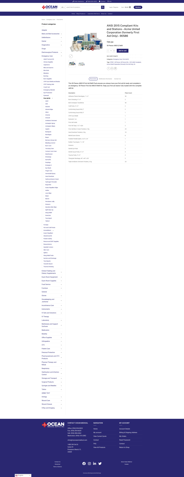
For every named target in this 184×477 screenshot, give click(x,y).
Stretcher (48, 215)
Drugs (44, 49)
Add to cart (123, 51)
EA (134, 64)
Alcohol (47, 106)
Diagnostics (46, 45)
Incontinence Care (48, 305)
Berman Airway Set (51, 140)
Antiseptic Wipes (50, 126)
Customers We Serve (94, 13)
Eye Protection (48, 93)
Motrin (47, 199)
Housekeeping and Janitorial (48, 300)
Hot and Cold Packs (49, 227)
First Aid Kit (60, 19)
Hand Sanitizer (49, 176)
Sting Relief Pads (48, 255)
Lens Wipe (48, 193)
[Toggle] (61, 34)
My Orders (122, 436)
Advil (46, 101)
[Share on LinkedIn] (115, 68)
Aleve (46, 112)
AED (46, 104)
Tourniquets (47, 261)
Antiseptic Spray (50, 123)
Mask (47, 196)
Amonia (47, 115)
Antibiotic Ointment (51, 120)
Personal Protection (48, 352)
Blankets (46, 73)
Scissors (47, 204)
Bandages (48, 134)
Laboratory (45, 320)
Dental (44, 41)
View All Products (99, 447)
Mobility (44, 334)
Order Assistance (79, 1)
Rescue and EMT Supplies (51, 241)
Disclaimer (57, 464)
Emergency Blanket (49, 90)
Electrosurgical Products (50, 52)
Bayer (47, 137)
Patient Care (46, 349)
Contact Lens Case (51, 151)
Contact (103, 1)
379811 (112, 62)
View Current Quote (99, 436)
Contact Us (57, 461)
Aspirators (47, 65)
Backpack (48, 132)
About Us (103, 13)
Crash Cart (47, 87)
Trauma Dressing (49, 266)
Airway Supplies (48, 62)
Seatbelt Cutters (48, 247)
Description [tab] (93, 79)
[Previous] (71, 40)
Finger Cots (48, 171)
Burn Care (48, 146)
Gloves (44, 295)
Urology (44, 397)
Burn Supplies (48, 79)
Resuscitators (48, 244)
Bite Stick (46, 70)
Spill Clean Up (49, 210)
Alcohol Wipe (49, 109)
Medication (45, 330)
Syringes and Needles (49, 386)
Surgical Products (48, 382)
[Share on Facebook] (108, 68)
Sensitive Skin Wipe (51, 207)
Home (73, 13)
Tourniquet (48, 218)
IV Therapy (45, 316)
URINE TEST (46, 393)
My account (97, 432)
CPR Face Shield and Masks (52, 81)
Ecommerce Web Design (88, 473)
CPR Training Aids (49, 84)
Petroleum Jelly (49, 201)
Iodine (47, 190)
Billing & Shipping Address (128, 432)
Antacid (47, 118)
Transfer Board (48, 264)
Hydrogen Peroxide (51, 182)
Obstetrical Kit (48, 236)
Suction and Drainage (50, 258)
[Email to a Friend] (112, 68)
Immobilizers (47, 230)
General (44, 292)
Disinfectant (49, 154)
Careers (127, 464)
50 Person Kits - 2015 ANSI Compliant (131, 62)
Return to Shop (124, 447)
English (20, 475)
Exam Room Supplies (49, 281)
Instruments (46, 309)
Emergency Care (51, 19)
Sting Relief (48, 212)
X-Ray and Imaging (48, 408)
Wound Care (46, 400)
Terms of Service (57, 466)
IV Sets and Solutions (49, 313)
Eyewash (46, 95)
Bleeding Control (50, 143)
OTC (43, 345)
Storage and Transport (49, 378)
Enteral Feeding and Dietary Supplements (49, 272)
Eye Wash (48, 168)
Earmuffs (48, 159)
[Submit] (102, 7)
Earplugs (48, 162)
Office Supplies (47, 337)
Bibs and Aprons (48, 67)
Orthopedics (46, 341)
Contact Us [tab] (117, 79)
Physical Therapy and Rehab (49, 363)
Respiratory (45, 368)
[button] (113, 7)
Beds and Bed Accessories (50, 34)
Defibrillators (46, 37)
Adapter (44, 30)
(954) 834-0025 (92, 1)
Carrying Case (49, 148)
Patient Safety (48, 239)
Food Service (46, 284)
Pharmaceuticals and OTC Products (50, 357)
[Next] (101, 40)
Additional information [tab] (105, 79)
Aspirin (47, 129)
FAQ (110, 1)
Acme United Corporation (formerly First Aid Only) (120, 64)
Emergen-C (48, 165)
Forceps (46, 225)
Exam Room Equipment (50, 277)
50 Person (117, 62)
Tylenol (47, 221)
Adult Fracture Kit (49, 59)
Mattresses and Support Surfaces (50, 325)
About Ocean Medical (126, 461)
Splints (46, 253)
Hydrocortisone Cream (52, 179)
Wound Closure (47, 404)
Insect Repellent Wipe (51, 187)
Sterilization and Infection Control (50, 373)
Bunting (46, 76)
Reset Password (124, 440)
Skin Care (46, 250)
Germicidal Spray (50, 173)
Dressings (48, 157)
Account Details (124, 429)
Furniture (45, 288)
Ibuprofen (48, 185)
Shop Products (80, 13)
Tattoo (44, 389)
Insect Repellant (48, 233)
